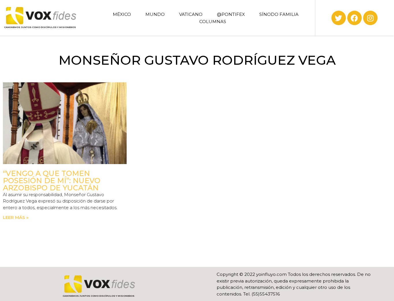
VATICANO (190, 14)
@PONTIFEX (231, 14)
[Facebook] (354, 18)
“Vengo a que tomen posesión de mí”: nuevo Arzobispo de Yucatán (51, 180)
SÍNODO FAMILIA (279, 14)
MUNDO (155, 14)
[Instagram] (370, 18)
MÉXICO (122, 14)
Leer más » (16, 217)
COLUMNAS (212, 21)
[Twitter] (338, 18)
